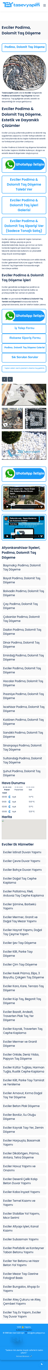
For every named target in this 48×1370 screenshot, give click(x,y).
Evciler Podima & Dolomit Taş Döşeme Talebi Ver (24, 184)
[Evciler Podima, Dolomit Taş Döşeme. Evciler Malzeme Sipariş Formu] (24, 338)
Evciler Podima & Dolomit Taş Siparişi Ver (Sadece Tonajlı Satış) (24, 226)
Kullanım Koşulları (24, 1330)
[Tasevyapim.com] (21, 5)
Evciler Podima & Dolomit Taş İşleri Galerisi (24, 205)
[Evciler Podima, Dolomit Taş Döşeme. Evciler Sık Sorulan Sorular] (24, 357)
